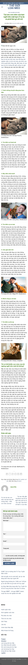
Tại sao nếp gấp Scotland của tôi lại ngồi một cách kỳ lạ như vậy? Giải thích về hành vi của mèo (21, 500)
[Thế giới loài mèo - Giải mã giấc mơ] (14, 7)
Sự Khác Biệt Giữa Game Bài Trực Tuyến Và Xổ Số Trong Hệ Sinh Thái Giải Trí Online (14, 587)
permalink (19, 481)
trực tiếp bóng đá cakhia (8, 645)
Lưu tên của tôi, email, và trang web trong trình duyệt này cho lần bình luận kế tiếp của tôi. (14, 558)
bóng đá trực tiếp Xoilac (8, 651)
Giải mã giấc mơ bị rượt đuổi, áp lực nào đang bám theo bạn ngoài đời (13, 577)
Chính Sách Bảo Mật (7, 627)
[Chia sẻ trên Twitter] (12, 474)
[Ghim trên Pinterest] (18, 474)
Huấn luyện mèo (6, 609)
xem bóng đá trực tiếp (7, 643)
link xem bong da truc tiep (9, 647)
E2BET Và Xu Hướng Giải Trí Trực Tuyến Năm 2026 (13, 572)
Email (5, 541)
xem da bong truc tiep (7, 649)
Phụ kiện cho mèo (6, 615)
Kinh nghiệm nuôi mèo (14, 12)
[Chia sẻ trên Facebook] (9, 474)
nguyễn (21, 23)
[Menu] (2, 7)
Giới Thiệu (4, 621)
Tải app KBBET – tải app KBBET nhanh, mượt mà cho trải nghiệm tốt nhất (12, 592)
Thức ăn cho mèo (6, 618)
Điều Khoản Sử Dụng (7, 630)
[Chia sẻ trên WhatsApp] (7, 474)
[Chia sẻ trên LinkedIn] (21, 474)
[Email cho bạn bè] (15, 474)
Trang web (6, 548)
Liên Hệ (3, 624)
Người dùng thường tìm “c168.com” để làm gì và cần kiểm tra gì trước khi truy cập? (13, 582)
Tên (4, 534)
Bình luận (6, 520)
